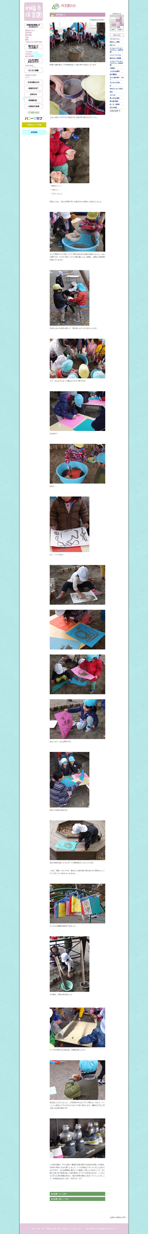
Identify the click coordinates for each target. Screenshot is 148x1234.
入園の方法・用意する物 (33, 42)
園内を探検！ (33, 56)
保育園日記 (33, 100)
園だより (33, 82)
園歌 (33, 40)
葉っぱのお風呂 (115, 98)
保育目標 (33, 33)
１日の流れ (33, 51)
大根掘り (112, 68)
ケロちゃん (69, 65)
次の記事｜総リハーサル (60, 1199)
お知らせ (33, 94)
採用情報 (34, 132)
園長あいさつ (33, 30)
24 (120, 24)
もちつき (112, 95)
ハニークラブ (33, 118)
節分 (111, 92)
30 (118, 27)
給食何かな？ (33, 88)
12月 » (120, 29)
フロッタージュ (115, 39)
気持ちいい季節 (115, 42)
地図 (33, 37)
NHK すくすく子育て (116, 89)
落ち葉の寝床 (114, 101)
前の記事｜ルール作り (59, 1194)
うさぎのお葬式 (115, 71)
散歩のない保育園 (115, 58)
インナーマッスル (115, 55)
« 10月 (112, 29)
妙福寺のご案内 (33, 75)
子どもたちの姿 (115, 82)
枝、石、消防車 (115, 104)
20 (113, 24)
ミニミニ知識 (33, 70)
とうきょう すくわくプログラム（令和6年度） (116, 63)
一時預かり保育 (33, 106)
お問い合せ (33, 112)
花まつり (112, 45)
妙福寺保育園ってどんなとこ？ (33, 25)
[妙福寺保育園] (33, 11)
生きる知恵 (113, 107)
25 (122, 24)
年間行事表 (33, 65)
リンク (33, 77)
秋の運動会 (113, 74)
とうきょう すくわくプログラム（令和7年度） (116, 50)
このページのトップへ (118, 1217)
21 (115, 24)
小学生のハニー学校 (34, 125)
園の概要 (33, 35)
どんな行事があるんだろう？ (33, 60)
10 (120, 20)
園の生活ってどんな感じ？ (33, 46)
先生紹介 (33, 54)
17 (120, 22)
